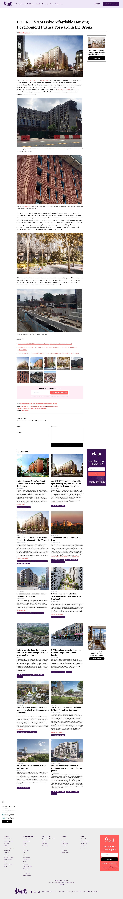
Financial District (26, 859)
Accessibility (83, 891)
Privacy (68, 891)
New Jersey (45, 843)
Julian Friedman (21, 542)
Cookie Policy (75, 891)
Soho (24, 852)
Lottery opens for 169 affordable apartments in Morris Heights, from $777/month (66, 596)
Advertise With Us (85, 841)
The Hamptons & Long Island (48, 838)
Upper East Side (26, 841)
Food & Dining (7, 850)
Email (19, 432)
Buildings (63, 848)
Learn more (20, 671)
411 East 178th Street (40, 406)
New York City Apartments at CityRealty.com (65, 882)
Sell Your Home (64, 852)
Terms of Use (94, 482)
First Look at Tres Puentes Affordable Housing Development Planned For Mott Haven (48, 353)
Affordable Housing (26, 403)
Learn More (7, 821)
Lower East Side (26, 857)
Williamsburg (26, 868)
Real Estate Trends (51, 403)
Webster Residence (41, 408)
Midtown (25, 845)
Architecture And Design (39, 561)
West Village (26, 850)
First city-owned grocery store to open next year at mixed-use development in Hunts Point (33, 710)
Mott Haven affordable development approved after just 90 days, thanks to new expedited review (32, 652)
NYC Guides (30, 4)
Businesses (63, 845)
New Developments (42, 4)
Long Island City (26, 873)
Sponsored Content (58, 562)
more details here (56, 502)
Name (19, 426)
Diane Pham (55, 488)
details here (54, 788)
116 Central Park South (26, 406)
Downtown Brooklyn (27, 866)
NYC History (6, 855)
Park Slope (25, 864)
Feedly (90, 891)
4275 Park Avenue (52, 406)
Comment (55, 426)
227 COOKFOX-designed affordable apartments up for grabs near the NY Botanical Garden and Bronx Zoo (66, 483)
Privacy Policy (102, 482)
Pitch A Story (84, 843)
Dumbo (25, 861)
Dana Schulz (21, 488)
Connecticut (45, 845)
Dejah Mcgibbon (24, 33)
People (63, 838)
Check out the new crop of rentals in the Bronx (65, 556)
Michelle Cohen (56, 542)
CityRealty (66, 880)
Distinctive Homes (19, 4)
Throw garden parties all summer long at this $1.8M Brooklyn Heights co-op (96, 52)
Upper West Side (27, 838)
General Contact (84, 848)
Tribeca (24, 855)
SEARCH (96, 4)
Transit (5, 866)
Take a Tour (96, 58)
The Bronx (25, 410)
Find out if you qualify (57, 614)
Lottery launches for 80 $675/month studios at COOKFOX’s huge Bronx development (31, 483)
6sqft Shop (6, 845)
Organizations (64, 843)
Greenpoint (25, 871)
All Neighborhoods (27, 875)
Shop (51, 4)
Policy (20, 677)
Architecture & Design (9, 857)
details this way (21, 610)
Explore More (59, 4)
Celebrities (6, 852)
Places (62, 841)
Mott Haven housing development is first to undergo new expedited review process (67, 768)
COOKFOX (44, 80)
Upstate (44, 841)
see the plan (54, 669)
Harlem (24, 843)
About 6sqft (83, 838)
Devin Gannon (56, 657)
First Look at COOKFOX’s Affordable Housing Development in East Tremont (45, 344)
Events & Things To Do (9, 848)
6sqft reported (31, 80)
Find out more (21, 504)
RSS (97, 891)
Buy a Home (64, 850)
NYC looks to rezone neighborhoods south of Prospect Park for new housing (66, 652)
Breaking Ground (64, 89)
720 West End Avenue (8, 806)
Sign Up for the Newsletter (110, 4)
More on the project (22, 558)
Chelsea (25, 848)
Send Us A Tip (84, 845)
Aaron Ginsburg (21, 598)
